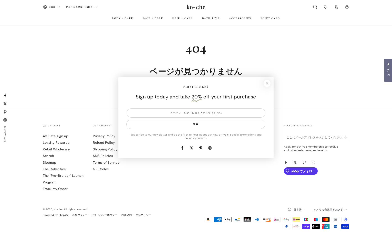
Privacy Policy (104, 136)
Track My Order (55, 189)
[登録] (346, 137)
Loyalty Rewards (56, 142)
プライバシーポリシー (105, 214)
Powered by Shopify (55, 215)
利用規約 (126, 214)
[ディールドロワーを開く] (325, 6)
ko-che (58, 209)
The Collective (54, 169)
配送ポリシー (143, 214)
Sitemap (49, 162)
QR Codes (101, 169)
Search (48, 156)
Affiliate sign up (55, 136)
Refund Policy (104, 142)
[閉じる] (267, 83)
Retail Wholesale (56, 149)
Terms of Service (106, 162)
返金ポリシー (80, 214)
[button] (315, 6)
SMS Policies (103, 156)
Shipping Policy (105, 149)
